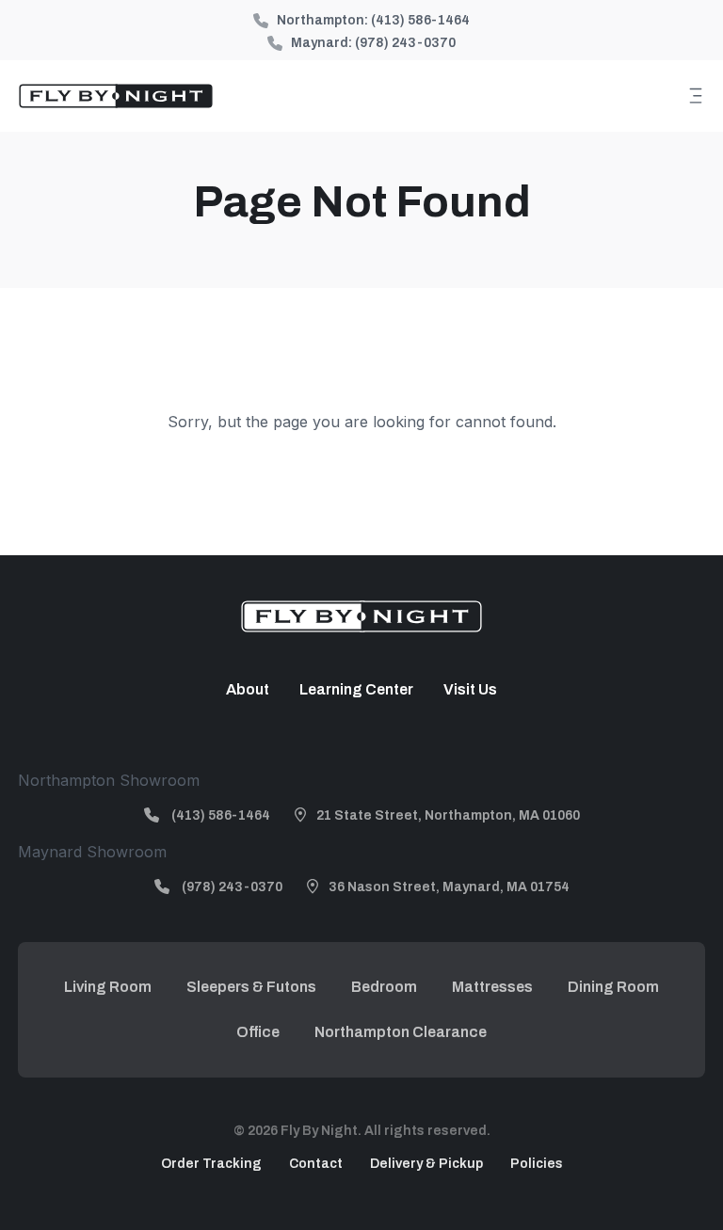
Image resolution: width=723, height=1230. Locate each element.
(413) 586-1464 (420, 20)
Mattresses (492, 987)
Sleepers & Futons (251, 987)
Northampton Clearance (400, 1032)
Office (258, 1032)
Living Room (108, 987)
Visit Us (470, 689)
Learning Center (356, 689)
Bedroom (384, 987)
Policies (536, 1164)
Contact (316, 1164)
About (247, 689)
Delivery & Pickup (426, 1164)
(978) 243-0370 (405, 43)
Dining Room (613, 987)
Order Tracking (211, 1164)
